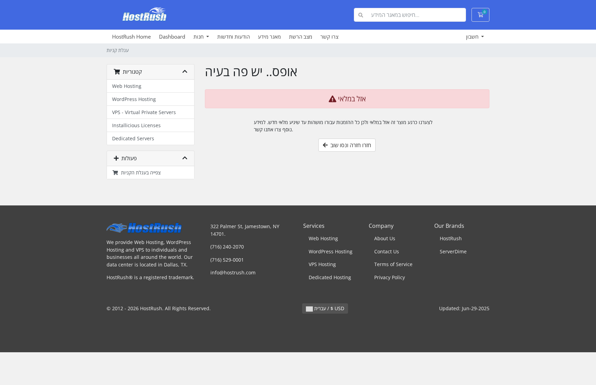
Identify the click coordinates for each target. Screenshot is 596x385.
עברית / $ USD (328, 308)
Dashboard (172, 36)
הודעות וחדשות (233, 36)
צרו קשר (329, 36)
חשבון (473, 36)
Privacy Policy (389, 277)
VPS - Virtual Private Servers (144, 112)
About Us (384, 238)
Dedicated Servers (133, 138)
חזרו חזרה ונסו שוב (349, 145)
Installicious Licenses (136, 125)
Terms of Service (393, 264)
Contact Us (386, 251)
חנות (199, 36)
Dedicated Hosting (330, 277)
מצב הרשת (300, 36)
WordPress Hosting (134, 99)
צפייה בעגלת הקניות (139, 172)
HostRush (451, 238)
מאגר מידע (269, 36)
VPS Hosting (322, 264)
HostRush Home (131, 36)
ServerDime (453, 251)
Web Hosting (126, 86)
